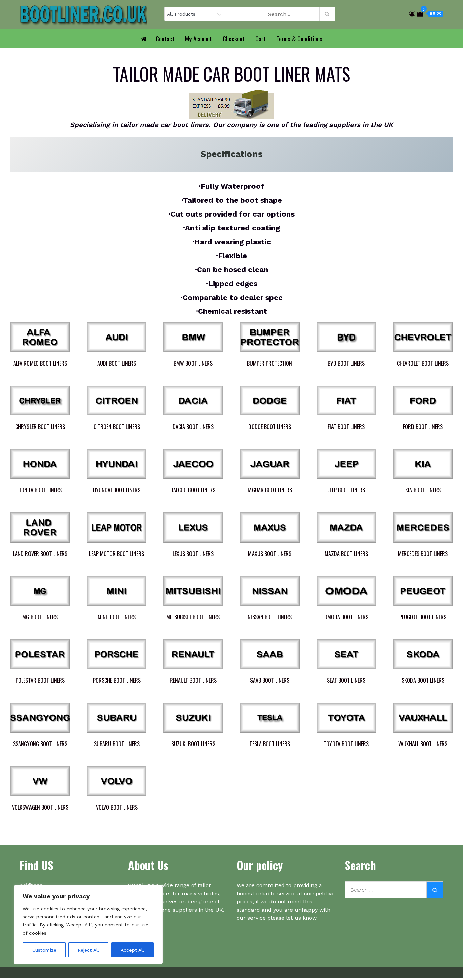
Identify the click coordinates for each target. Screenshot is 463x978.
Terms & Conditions (299, 38)
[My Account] (412, 13)
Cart (260, 38)
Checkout (234, 38)
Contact (165, 38)
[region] (88, 924)
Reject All (88, 950)
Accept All (132, 950)
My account (198, 38)
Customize (44, 950)
